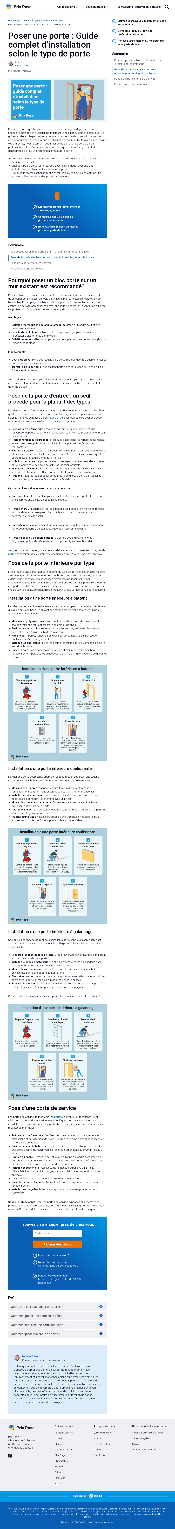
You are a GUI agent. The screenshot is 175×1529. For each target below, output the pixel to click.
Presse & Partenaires (103, 1444)
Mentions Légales (140, 1438)
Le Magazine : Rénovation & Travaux (139, 6)
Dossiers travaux (96, 6)
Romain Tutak (30, 1356)
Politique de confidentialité (144, 1449)
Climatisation (61, 1461)
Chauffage (60, 1455)
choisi (55, 417)
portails (58, 1116)
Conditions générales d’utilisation (148, 1432)
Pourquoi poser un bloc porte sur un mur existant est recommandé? (49, 251)
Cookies (136, 1444)
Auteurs (97, 1438)
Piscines (59, 1438)
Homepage (14, 20)
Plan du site (99, 1455)
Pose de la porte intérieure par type (31, 263)
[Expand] (101, 1306)
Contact (97, 1449)
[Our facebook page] (10, 1456)
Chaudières (60, 1444)
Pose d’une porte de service (26, 268)
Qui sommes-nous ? (102, 1432)
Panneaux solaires (64, 1432)
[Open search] (167, 7)
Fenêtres (59, 1483)
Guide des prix (66, 6)
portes (12, 554)
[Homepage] (30, 7)
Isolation (59, 1466)
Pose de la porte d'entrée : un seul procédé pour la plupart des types (52, 257)
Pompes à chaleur (63, 1449)
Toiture (58, 1472)
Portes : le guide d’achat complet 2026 (43, 20)
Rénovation (60, 1478)
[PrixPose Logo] (21, 1428)
